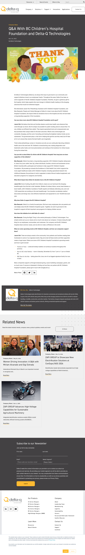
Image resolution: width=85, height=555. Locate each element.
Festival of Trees (21, 247)
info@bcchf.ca (45, 267)
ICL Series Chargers (34, 509)
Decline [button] (72, 551)
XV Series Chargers (33, 504)
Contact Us (78, 9)
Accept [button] (65, 551)
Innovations (56, 9)
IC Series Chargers (33, 502)
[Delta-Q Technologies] (10, 11)
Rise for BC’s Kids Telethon (24, 251)
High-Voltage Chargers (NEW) (36, 513)
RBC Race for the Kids (23, 256)
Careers (57, 513)
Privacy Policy (52, 540)
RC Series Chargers (33, 511)
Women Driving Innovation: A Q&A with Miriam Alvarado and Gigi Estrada (21, 363)
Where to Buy (56, 2)
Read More (6, 375)
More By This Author (26, 305)
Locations (57, 530)
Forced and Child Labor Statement (64, 516)
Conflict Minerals (60, 518)
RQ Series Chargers (34, 506)
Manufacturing (59, 506)
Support (57, 527)
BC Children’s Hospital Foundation (37, 99)
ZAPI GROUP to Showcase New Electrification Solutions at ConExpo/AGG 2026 (59, 360)
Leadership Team (59, 504)
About (56, 502)
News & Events (44, 2)
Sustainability (59, 511)
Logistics (57, 509)
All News (64, 329)
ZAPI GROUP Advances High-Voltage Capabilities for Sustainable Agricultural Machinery (19, 409)
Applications (66, 9)
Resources (29, 2)
